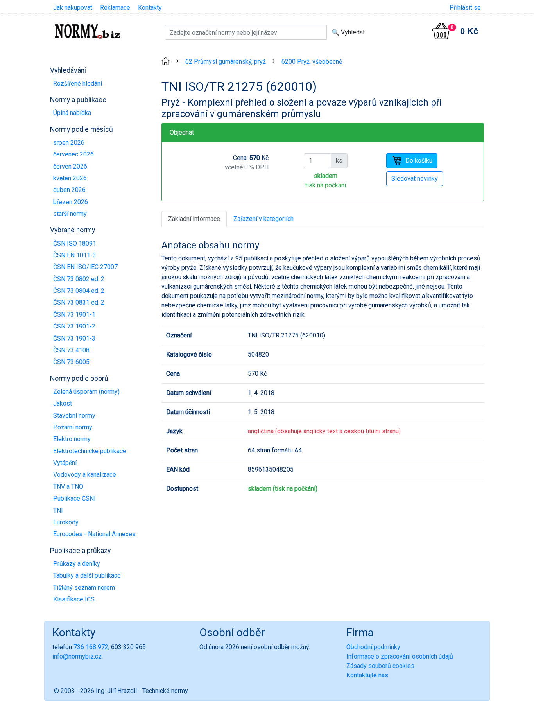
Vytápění (65, 463)
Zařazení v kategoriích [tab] (263, 219)
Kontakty (150, 7)
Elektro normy (72, 439)
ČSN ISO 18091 (74, 243)
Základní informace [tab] (194, 219)
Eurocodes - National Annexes (94, 534)
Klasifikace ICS (74, 599)
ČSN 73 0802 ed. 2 (78, 279)
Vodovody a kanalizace (84, 474)
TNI (58, 510)
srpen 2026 (68, 142)
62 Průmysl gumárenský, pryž (225, 61)
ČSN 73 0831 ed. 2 (78, 302)
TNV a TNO (68, 486)
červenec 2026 (73, 154)
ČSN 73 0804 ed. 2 (78, 290)
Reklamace (115, 7)
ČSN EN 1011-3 (74, 255)
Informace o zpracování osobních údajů (399, 656)
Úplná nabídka (72, 113)
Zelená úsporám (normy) (86, 391)
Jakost (62, 403)
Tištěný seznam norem (84, 587)
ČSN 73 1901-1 (74, 314)
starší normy (70, 213)
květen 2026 (70, 178)
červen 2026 (70, 166)
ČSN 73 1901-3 (74, 338)
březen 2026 (70, 202)
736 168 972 (90, 647)
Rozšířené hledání (77, 83)
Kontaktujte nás (367, 675)
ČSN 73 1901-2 (74, 326)
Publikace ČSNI (74, 498)
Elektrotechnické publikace (89, 451)
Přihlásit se (465, 7)
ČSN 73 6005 (71, 362)
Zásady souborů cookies (380, 665)
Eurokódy (66, 522)
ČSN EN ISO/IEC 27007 (85, 267)
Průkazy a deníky (76, 563)
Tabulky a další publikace (87, 575)
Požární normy (72, 427)
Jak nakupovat (72, 7)
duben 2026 (69, 190)
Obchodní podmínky (373, 647)
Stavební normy (74, 415)
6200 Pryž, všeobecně (311, 61)
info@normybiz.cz (77, 656)
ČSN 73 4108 (71, 350)
